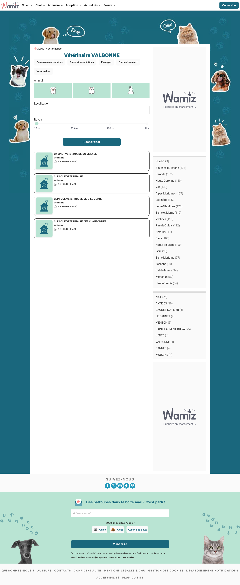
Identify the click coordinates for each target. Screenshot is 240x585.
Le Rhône (165, 200)
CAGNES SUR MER (169, 309)
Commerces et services (50, 62)
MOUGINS (164, 354)
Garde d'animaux (128, 62)
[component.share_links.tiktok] (126, 486)
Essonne (164, 264)
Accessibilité (107, 577)
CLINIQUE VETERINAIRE (68, 176)
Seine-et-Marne (168, 212)
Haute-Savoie (167, 283)
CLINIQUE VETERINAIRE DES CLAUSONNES (80, 221)
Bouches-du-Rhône (171, 168)
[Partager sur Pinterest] (132, 486)
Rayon (38, 119)
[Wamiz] (10, 5)
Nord (162, 161)
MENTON (163, 322)
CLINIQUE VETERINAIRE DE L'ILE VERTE (78, 198)
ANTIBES (164, 303)
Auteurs (44, 570)
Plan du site (133, 577)
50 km (74, 128)
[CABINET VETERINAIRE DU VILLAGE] (44, 160)
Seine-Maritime (168, 257)
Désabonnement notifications (212, 570)
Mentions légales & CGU (124, 570)
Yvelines (164, 219)
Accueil (41, 48)
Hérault (164, 232)
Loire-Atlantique (169, 206)
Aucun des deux (137, 529)
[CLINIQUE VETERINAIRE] (44, 183)
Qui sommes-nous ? (18, 570)
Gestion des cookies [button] (166, 570)
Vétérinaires (54, 48)
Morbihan (164, 276)
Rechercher (91, 142)
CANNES (163, 348)
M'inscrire (120, 544)
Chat (120, 529)
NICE (161, 297)
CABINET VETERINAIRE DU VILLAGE (75, 153)
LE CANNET (165, 316)
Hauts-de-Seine (169, 244)
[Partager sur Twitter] (114, 486)
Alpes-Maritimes (169, 193)
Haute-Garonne (169, 180)
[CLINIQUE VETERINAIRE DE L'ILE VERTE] (44, 205)
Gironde (164, 174)
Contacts (62, 570)
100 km (111, 128)
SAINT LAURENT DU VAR (173, 329)
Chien (102, 529)
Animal (38, 80)
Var (161, 187)
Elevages (106, 62)
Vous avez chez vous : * (120, 522)
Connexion (229, 5)
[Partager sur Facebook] (107, 486)
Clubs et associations (82, 62)
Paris (162, 238)
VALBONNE (165, 342)
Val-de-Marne (167, 270)
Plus (147, 128)
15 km (37, 128)
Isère (161, 251)
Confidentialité (87, 570)
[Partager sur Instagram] (120, 486)
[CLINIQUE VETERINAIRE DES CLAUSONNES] (44, 228)
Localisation (41, 103)
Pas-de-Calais (168, 225)
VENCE (162, 335)
